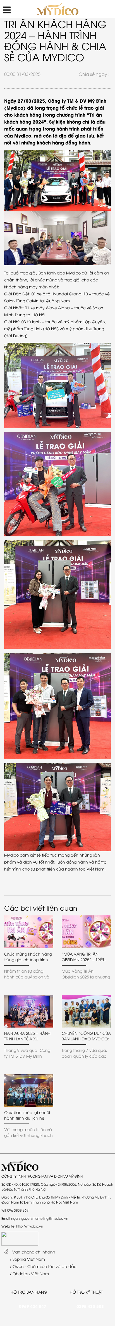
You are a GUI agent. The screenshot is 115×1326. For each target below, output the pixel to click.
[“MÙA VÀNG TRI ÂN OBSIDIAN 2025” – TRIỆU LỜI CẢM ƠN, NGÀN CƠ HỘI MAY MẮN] (86, 931)
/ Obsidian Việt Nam (29, 1273)
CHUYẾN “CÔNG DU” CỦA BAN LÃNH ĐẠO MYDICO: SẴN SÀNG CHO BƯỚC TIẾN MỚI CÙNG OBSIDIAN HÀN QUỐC (86, 1035)
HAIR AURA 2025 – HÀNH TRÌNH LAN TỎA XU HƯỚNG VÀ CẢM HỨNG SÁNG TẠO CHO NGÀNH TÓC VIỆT (27, 1035)
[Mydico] (57, 9)
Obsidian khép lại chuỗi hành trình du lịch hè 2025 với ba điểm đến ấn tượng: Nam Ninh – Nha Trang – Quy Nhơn (28, 1115)
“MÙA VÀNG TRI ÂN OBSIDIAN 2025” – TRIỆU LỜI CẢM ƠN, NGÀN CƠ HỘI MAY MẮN (84, 956)
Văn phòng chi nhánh (33, 1251)
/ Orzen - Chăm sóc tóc (32, 1266)
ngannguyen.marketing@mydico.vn (39, 1218)
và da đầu (66, 1266)
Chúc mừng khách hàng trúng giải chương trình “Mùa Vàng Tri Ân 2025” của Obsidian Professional (28, 956)
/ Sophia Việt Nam (27, 1259)
